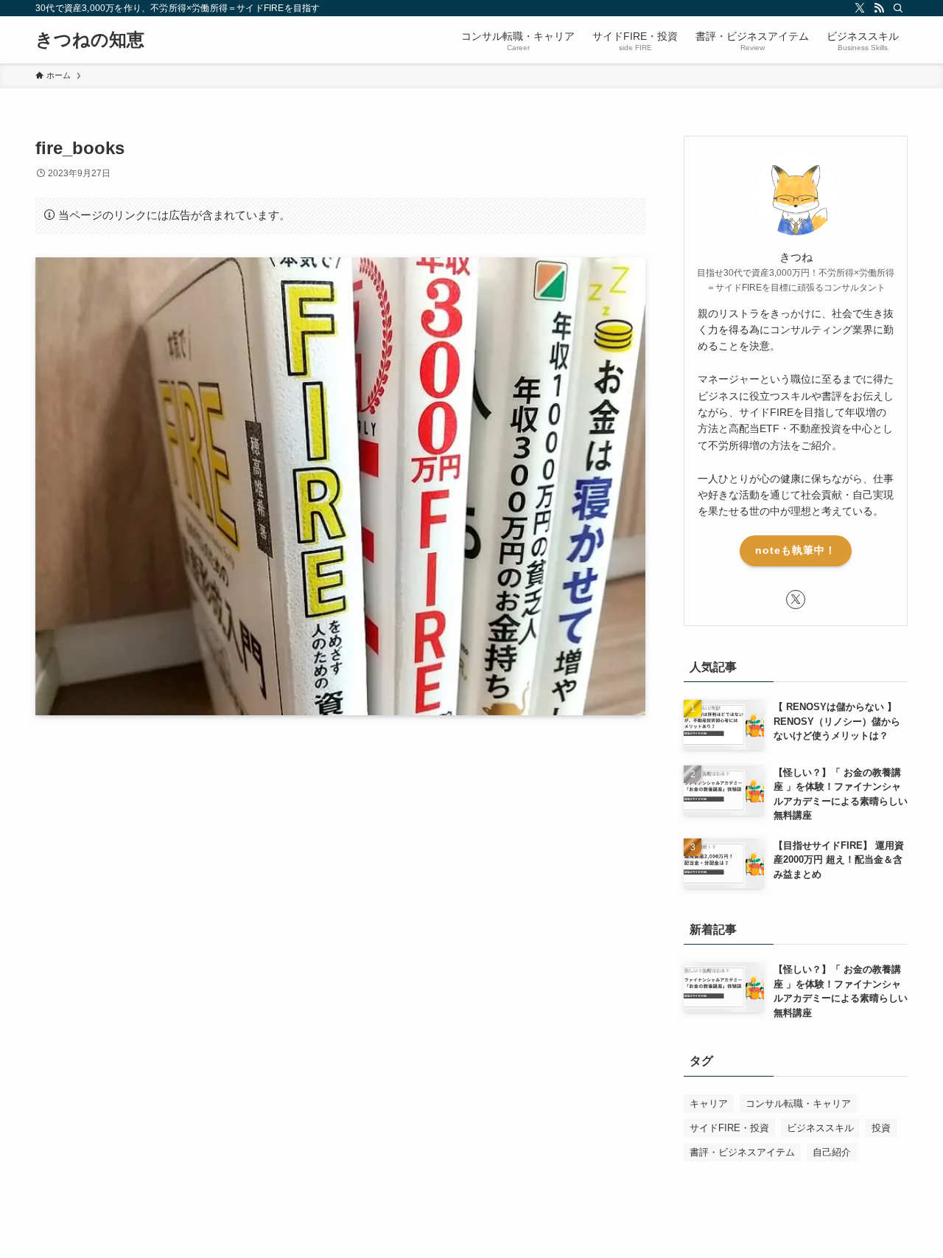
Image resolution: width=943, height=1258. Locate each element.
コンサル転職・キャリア (798, 1103)
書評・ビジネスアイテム (742, 1152)
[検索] (898, 8)
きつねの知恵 (89, 40)
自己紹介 (832, 1152)
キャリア (709, 1103)
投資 (881, 1127)
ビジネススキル (820, 1127)
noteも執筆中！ (795, 550)
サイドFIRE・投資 (729, 1127)
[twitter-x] (859, 8)
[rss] (878, 8)
